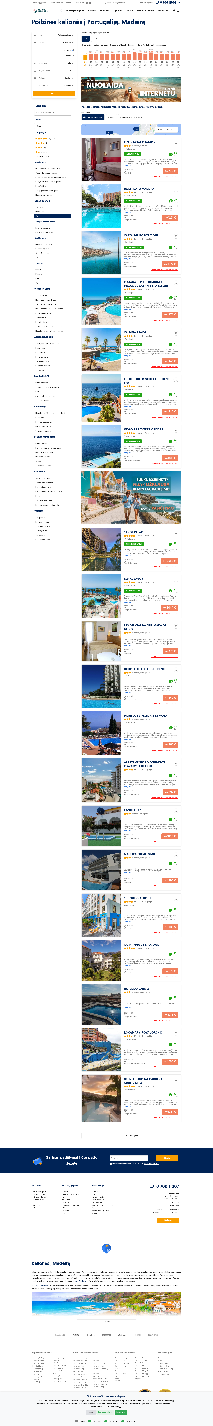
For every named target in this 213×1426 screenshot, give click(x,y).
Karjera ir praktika (97, 1197)
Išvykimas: (43, 63)
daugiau (127, 166)
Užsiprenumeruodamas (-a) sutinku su (135, 1164)
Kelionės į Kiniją (79, 1369)
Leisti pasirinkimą (105, 1412)
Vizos (64, 1197)
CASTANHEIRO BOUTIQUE (141, 235)
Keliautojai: (43, 86)
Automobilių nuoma (163, 1358)
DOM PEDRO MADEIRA (139, 189)
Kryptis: (41, 43)
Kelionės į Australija (100, 1358)
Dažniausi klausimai (56, 3)
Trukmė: (41, 78)
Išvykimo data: (44, 71)
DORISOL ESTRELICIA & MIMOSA (145, 715)
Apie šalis (65, 1192)
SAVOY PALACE (134, 532)
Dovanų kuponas (162, 1374)
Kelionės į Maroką (79, 1371)
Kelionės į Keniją (99, 1363)
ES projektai (95, 1213)
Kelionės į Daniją (57, 1379)
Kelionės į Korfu (120, 1371)
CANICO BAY (132, 810)
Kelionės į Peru (78, 1366)
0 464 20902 (174, 1212)
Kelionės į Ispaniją (38, 1371)
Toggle (77, 1421)
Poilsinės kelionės (38, 1194)
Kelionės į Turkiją (38, 1358)
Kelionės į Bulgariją (38, 1366)
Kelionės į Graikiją (38, 1363)
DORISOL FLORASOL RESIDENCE (145, 669)
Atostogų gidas (39, 3)
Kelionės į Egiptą (38, 1360)
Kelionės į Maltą (37, 1377)
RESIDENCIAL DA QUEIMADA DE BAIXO (145, 627)
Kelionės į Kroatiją (58, 1358)
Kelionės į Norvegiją (59, 1381)
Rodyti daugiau (131, 1136)
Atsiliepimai (66, 1211)
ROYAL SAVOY (133, 579)
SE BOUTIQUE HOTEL (138, 898)
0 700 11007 (167, 1187)
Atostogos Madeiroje (40, 1286)
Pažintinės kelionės (39, 1197)
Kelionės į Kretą (120, 1360)
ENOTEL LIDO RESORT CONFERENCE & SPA (149, 381)
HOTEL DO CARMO (136, 989)
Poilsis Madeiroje (80, 1281)
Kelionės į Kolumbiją (80, 1385)
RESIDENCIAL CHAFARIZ (139, 142)
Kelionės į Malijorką (142, 1371)
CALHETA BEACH (135, 332)
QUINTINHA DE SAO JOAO (141, 945)
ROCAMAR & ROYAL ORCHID (143, 1032)
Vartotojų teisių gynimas (100, 1211)
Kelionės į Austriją (58, 1376)
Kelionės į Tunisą (58, 1368)
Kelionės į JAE (98, 1374)
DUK (63, 1208)
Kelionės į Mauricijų (80, 1388)
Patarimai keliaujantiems (70, 1194)
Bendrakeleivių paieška (70, 1205)
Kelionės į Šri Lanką (80, 1363)
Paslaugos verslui (97, 1202)
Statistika (97, 1421)
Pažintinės (105, 11)
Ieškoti (54, 94)
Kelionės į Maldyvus (100, 1381)
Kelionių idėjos (67, 1213)
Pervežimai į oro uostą (164, 1369)
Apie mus (69, 3)
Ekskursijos (66, 1200)
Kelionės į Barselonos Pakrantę (119, 1378)
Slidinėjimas (163, 11)
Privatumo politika (98, 1200)
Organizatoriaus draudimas (101, 1208)
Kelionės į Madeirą (141, 1365)
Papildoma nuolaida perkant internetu (164, 176)
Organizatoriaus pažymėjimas (102, 1205)
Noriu (167, 1158)
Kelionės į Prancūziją (59, 1365)
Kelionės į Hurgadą (122, 1363)
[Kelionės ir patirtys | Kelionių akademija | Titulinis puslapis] (43, 11)
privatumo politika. (151, 1164)
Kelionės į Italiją (37, 1369)
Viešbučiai (65, 1202)
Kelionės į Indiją (99, 1387)
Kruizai (130, 11)
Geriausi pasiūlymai (74, 11)
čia (120, 1407)
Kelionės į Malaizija (100, 1384)
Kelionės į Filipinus (80, 1379)
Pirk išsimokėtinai (162, 1366)
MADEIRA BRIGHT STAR (139, 854)
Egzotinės (118, 11)
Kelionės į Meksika (80, 1374)
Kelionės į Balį (78, 1377)
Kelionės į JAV (98, 1360)
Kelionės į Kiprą (37, 1374)
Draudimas (160, 1360)
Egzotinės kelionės (38, 1200)
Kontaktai (80, 3)
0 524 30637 (174, 1205)
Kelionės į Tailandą (80, 1358)
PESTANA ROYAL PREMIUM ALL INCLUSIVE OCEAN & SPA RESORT (146, 284)
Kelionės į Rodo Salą (142, 1368)
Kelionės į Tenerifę (121, 1374)
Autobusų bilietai (162, 1371)
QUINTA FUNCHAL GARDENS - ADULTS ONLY (144, 1081)
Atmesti (91, 1412)
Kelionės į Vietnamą (80, 1360)
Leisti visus (120, 1412)
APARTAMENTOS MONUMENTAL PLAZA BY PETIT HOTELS (145, 764)
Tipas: (41, 35)
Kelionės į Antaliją (121, 1358)
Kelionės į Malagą (141, 1374)
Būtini (83, 1421)
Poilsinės (92, 11)
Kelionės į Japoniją (80, 1382)
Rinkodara (131, 1421)
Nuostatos (114, 1421)
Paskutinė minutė (145, 11)
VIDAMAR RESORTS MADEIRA (143, 429)
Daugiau (106, 1322)
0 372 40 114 (157, 1212)
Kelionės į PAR (98, 1366)
